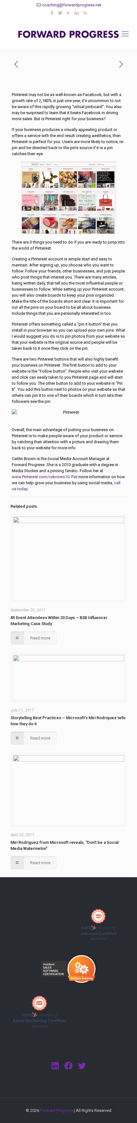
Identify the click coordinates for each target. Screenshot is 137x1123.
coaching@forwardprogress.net (71, 5)
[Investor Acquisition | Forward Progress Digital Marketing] (68, 34)
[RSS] (85, 13)
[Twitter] (60, 13)
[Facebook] (52, 13)
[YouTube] (68, 13)
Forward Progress (56, 1110)
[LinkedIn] (77, 13)
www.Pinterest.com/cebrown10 (40, 476)
